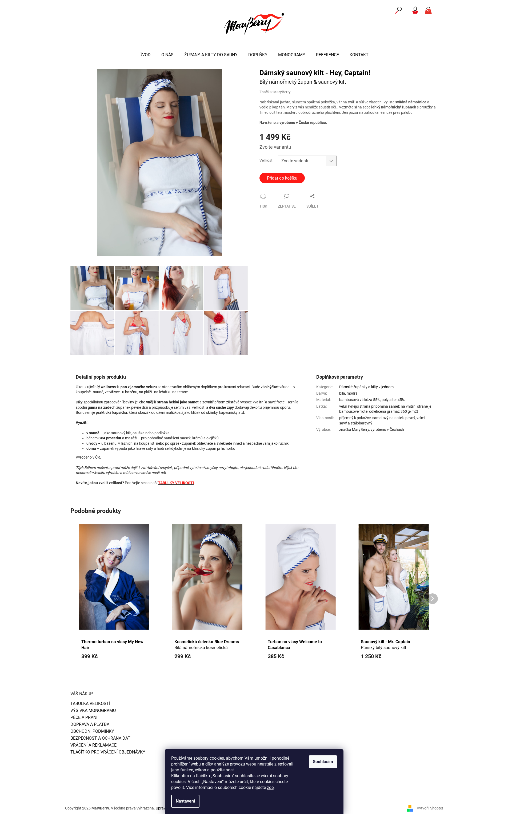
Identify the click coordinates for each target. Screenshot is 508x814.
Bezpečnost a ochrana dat (100, 738)
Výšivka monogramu (93, 710)
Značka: (275, 92)
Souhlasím (323, 761)
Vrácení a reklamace (93, 745)
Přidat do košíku (282, 178)
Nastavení (185, 801)
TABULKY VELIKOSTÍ (176, 483)
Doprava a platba (89, 724)
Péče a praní (83, 717)
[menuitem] (145, 55)
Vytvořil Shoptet (430, 808)
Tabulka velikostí (90, 703)
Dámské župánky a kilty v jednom (366, 387)
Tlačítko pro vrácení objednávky (107, 752)
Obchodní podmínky (92, 731)
